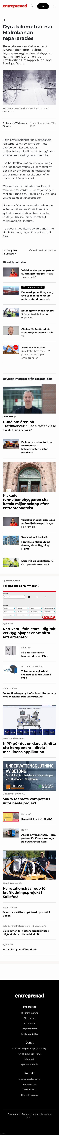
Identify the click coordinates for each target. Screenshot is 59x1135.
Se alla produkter (29, 1034)
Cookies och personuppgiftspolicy (29, 1048)
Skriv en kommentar (44, 250)
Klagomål (29, 1059)
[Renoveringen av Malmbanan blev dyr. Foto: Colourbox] (29, 87)
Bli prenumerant (29, 1013)
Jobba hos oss (29, 1089)
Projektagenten (29, 1028)
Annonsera (29, 1023)
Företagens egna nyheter (20, 585)
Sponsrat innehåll (29, 1064)
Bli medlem (29, 1018)
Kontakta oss (29, 1084)
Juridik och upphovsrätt (29, 1054)
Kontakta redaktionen (29, 1079)
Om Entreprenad (29, 1095)
